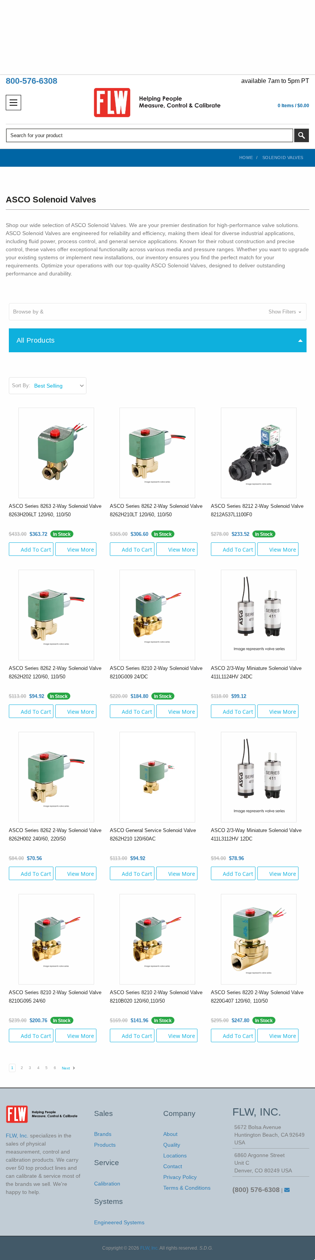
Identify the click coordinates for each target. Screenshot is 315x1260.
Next (66, 1068)
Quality (171, 1145)
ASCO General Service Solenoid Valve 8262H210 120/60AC (153, 834)
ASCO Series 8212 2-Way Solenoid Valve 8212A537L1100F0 (257, 510)
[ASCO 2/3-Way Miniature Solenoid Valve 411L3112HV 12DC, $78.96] (258, 777)
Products (105, 1145)
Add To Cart (36, 549)
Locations (175, 1155)
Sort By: (21, 385)
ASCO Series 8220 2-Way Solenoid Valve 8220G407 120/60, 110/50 (257, 997)
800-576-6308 (31, 81)
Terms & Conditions (187, 1188)
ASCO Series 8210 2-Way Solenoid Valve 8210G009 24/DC (156, 672)
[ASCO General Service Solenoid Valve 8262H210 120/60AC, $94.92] (157, 777)
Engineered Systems (119, 1222)
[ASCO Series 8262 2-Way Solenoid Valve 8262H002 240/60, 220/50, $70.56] (56, 777)
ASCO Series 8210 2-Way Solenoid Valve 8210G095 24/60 (55, 997)
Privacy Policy (180, 1177)
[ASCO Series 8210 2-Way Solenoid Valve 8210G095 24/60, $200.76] (56, 939)
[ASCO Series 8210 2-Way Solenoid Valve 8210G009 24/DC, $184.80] (157, 615)
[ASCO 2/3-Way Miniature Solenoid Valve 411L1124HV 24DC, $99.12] (258, 615)
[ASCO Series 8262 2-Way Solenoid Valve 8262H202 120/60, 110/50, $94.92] (56, 615)
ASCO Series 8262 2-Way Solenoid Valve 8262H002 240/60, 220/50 (55, 834)
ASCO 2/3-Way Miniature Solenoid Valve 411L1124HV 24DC (256, 672)
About (170, 1134)
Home (246, 157)
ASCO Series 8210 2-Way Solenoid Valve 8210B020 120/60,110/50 (156, 997)
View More (80, 549)
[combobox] (149, 135)
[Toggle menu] (13, 102)
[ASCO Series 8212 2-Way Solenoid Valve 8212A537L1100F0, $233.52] (258, 452)
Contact (172, 1166)
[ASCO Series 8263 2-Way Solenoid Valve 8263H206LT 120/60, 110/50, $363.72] (56, 452)
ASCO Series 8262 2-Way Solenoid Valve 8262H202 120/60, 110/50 (55, 672)
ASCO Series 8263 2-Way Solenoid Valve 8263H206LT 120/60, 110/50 (55, 510)
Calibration (107, 1183)
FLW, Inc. (149, 1248)
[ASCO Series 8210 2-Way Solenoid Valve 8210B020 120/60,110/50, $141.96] (157, 939)
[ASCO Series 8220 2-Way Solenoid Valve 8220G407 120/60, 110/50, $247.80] (258, 939)
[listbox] (59, 386)
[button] (158, 311)
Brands (102, 1134)
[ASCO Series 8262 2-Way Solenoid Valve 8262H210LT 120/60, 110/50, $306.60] (157, 452)
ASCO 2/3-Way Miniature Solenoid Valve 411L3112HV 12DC (256, 834)
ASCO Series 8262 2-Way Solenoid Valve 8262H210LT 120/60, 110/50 (156, 510)
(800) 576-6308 (256, 1190)
